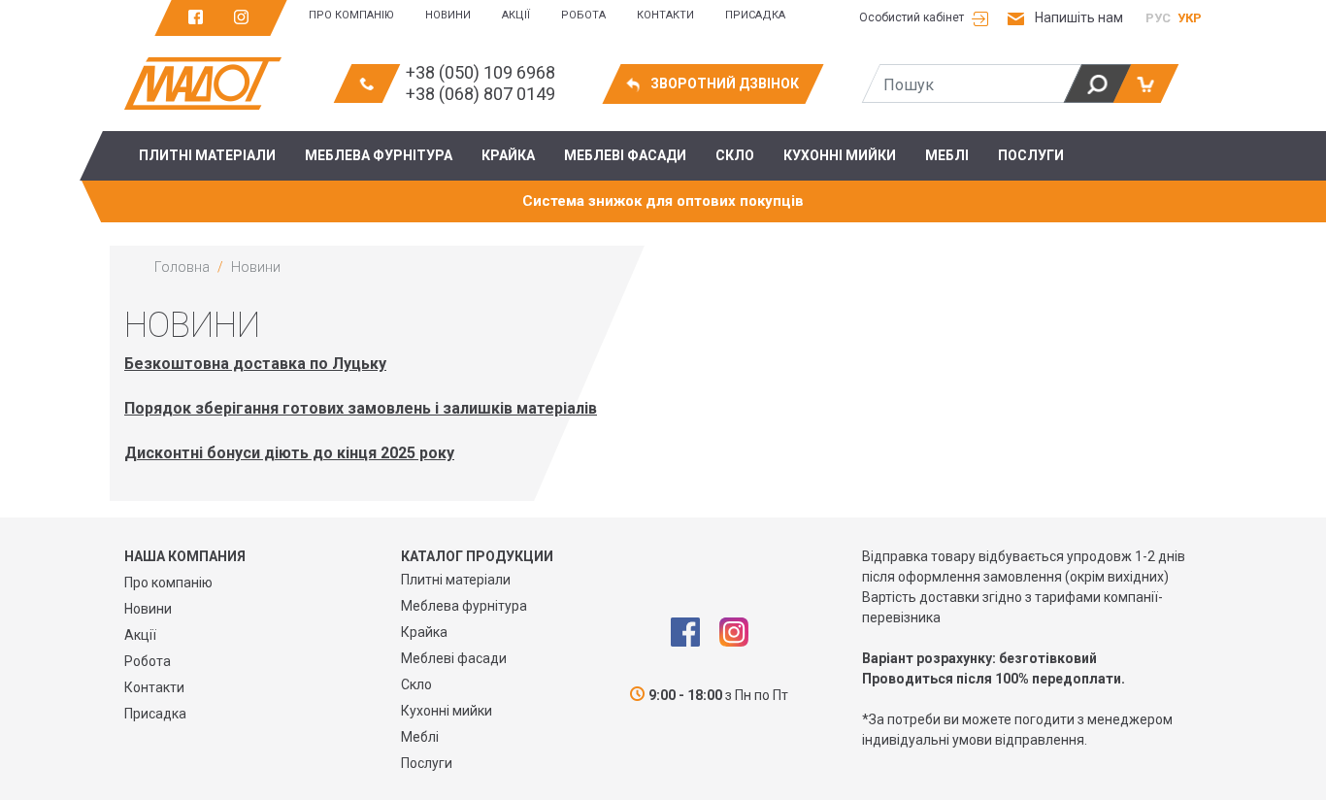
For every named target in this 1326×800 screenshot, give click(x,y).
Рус (1158, 18)
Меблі (420, 737)
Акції (516, 15)
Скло (416, 684)
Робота (583, 15)
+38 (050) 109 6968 (480, 72)
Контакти (665, 15)
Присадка (755, 15)
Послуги (426, 763)
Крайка (424, 632)
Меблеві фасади (454, 658)
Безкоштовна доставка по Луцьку (255, 363)
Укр (1189, 18)
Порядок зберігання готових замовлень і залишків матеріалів (360, 408)
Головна (182, 267)
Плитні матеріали (456, 579)
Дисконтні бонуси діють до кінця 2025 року (289, 453)
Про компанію (351, 15)
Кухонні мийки (446, 710)
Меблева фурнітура (464, 606)
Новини (448, 15)
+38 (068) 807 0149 (480, 93)
